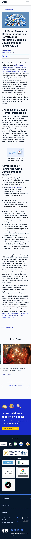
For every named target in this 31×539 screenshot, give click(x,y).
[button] (27, 2)
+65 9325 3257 (24, 521)
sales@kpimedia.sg (25, 518)
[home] (4, 2)
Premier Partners (16, 187)
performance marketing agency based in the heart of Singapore (15, 67)
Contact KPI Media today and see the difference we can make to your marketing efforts (15, 315)
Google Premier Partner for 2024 (14, 71)
